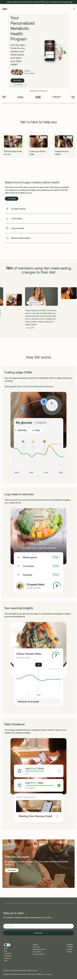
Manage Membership (39, 949)
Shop (5, 960)
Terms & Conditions (39, 954)
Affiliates (35, 944)
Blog (5, 951)
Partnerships (8, 955)
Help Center (36, 947)
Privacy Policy (37, 952)
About (6, 948)
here (70, 2)
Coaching (7, 958)
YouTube (69, 952)
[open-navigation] (74, 9)
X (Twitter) (70, 947)
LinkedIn (69, 949)
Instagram (70, 944)
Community (7, 953)
